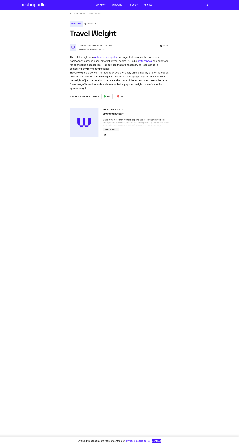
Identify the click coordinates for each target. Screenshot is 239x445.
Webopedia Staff (98, 49)
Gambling (117, 5)
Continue (156, 440)
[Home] (71, 13)
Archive (148, 5)
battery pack (144, 60)
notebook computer (105, 57)
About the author (112, 109)
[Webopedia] (34, 5)
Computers (79, 13)
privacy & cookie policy (138, 440)
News (133, 5)
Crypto (100, 5)
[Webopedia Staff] (73, 45)
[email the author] (104, 134)
